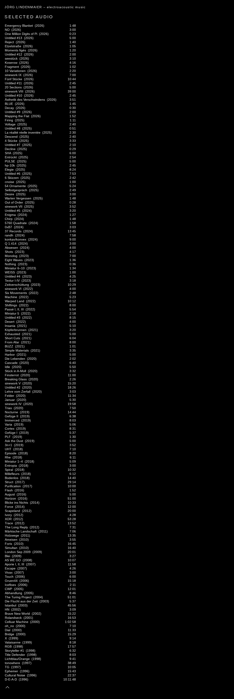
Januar (10, 400)
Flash (9, 490)
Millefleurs (12, 474)
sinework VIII (14, 91)
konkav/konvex (15, 239)
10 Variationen (15, 71)
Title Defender (15, 655)
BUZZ (9, 346)
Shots (9, 252)
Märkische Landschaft (21, 531)
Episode (10, 453)
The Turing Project (18, 597)
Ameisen (11, 539)
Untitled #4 (12, 276)
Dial (7, 630)
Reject (9, 42)
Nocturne (11, 412)
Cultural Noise (15, 675)
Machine (11, 297)
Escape (10, 568)
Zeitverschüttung (17, 284)
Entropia (11, 465)
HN (7, 609)
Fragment (12, 67)
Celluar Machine (16, 622)
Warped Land (14, 301)
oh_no (9, 626)
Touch (9, 576)
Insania (10, 326)
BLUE (9, 104)
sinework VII (13, 206)
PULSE (10, 161)
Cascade (11, 363)
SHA (8, 153)
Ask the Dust (14, 441)
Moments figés (15, 50)
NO (7, 30)
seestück (11, 58)
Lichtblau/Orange (17, 659)
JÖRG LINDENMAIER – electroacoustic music (45, 7)
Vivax (9, 572)
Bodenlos (11, 478)
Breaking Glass (16, 379)
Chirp (9, 219)
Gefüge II (11, 416)
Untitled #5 (12, 210)
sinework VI (13, 289)
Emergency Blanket (19, 25)
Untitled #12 (13, 54)
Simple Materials (17, 350)
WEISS (10, 272)
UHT (8, 449)
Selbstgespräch (16, 190)
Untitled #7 (12, 145)
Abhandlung (13, 593)
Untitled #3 (12, 317)
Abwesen (11, 247)
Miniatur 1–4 (14, 461)
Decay (9, 108)
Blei (7, 556)
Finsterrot (12, 375)
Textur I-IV (12, 280)
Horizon (10, 498)
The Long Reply (16, 527)
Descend (11, 136)
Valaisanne (13, 642)
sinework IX (13, 75)
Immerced (12, 420)
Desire (9, 194)
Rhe (8, 457)
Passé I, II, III (14, 309)
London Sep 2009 (18, 552)
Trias (8, 408)
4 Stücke (11, 141)
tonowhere (12, 663)
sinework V (13, 383)
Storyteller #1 (14, 650)
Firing (9, 120)
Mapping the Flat (17, 116)
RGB (8, 646)
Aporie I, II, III (14, 564)
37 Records (13, 231)
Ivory (8, 515)
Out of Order (14, 202)
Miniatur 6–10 (15, 268)
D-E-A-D (11, 679)
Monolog (11, 256)
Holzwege (12, 535)
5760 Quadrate (16, 223)
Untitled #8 (12, 128)
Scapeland (12, 511)
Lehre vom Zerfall (17, 391)
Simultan (11, 548)
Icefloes (10, 585)
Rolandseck (13, 618)
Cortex (9, 428)
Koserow (11, 62)
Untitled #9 (12, 112)
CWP (8, 589)
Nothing (10, 264)
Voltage (10, 124)
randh (9, 235)
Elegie (9, 169)
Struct (9, 482)
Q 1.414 (10, 243)
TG (7, 667)
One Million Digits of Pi (21, 34)
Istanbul (10, 605)
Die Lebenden (15, 358)
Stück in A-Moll (15, 371)
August (10, 494)
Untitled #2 (12, 387)
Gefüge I (11, 432)
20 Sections (13, 87)
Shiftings (11, 305)
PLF (8, 437)
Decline (10, 149)
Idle (7, 367)
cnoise (9, 182)
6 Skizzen (12, 178)
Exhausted (12, 334)
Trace (9, 523)
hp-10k (10, 165)
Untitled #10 (13, 95)
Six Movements (16, 293)
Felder (9, 395)
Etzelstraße (13, 46)
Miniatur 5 (12, 313)
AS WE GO (13, 560)
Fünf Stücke (13, 79)
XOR (8, 519)
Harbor (10, 354)
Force (9, 506)
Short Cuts (12, 338)
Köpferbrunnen (16, 330)
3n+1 (8, 445)
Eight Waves (14, 260)
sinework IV (13, 404)
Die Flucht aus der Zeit (21, 601)
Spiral (9, 469)
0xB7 (8, 227)
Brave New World (17, 613)
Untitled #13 (13, 38)
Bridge (9, 634)
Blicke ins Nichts (16, 502)
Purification (13, 486)
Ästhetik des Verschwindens (25, 99)
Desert (9, 321)
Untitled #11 (13, 83)
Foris (8, 543)
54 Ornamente (15, 186)
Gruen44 (11, 580)
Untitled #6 (12, 173)
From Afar (12, 342)
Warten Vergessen (18, 198)
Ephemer (11, 671)
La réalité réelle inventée (22, 132)
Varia (8, 424)
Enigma (10, 215)
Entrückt (11, 157)
